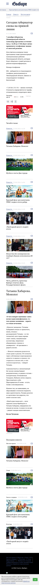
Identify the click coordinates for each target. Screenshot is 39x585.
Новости (16, 14)
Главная (8, 14)
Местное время (25, 14)
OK (35, 579)
